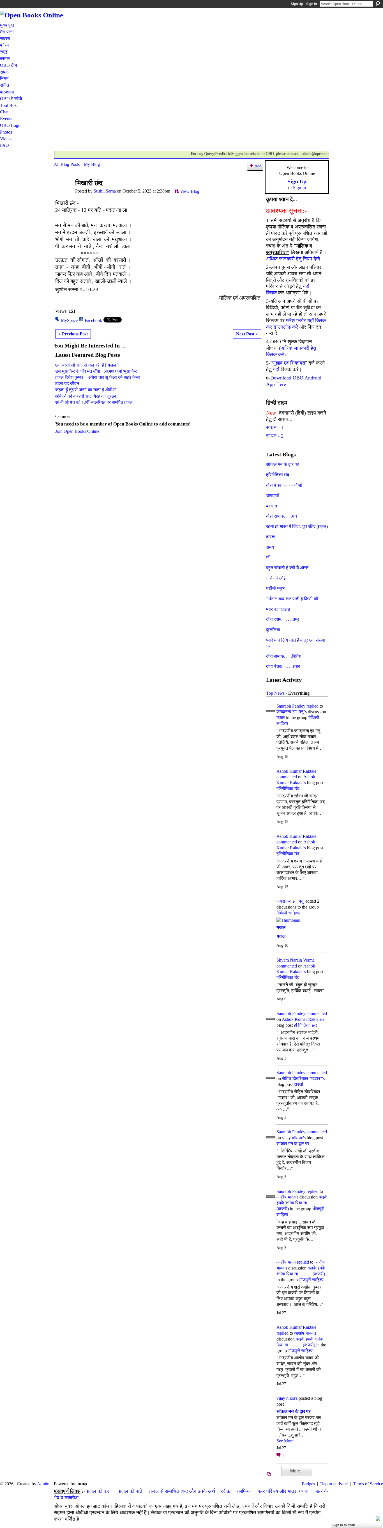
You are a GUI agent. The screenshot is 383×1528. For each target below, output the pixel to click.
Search (377, 3)
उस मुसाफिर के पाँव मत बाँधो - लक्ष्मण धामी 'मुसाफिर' (96, 371)
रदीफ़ (225, 1491)
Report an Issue (334, 1483)
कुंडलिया (273, 629)
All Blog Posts (67, 164)
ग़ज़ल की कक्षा (99, 1491)
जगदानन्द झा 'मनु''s (291, 711)
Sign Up (297, 4)
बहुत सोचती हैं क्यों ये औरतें (287, 567)
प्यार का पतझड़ (278, 609)
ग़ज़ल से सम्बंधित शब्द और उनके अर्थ (182, 1491)
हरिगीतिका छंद (277, 474)
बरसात (271, 506)
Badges (308, 1483)
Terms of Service (368, 1483)
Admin (43, 1483)
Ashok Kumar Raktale (296, 771)
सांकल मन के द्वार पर (282, 464)
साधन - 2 (274, 436)
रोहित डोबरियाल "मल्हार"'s (303, 1078)
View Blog (189, 191)
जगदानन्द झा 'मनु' (290, 901)
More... (297, 1470)
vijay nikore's (294, 1137)
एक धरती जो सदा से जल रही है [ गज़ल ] (87, 365)
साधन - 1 (274, 427)
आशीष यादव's (287, 1197)
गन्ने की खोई (275, 578)
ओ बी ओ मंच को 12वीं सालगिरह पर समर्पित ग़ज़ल (94, 402)
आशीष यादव (286, 1262)
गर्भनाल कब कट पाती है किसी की (292, 598)
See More (285, 1440)
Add (258, 166)
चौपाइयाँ (272, 495)
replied (312, 706)
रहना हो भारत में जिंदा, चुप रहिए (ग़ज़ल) (297, 526)
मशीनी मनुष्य (275, 588)
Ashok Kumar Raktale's (303, 1019)
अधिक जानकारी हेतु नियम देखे (293, 259)
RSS (268, 1474)
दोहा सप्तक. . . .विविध (283, 656)
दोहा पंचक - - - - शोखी (284, 485)
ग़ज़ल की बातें (130, 1491)
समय (270, 547)
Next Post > (247, 333)
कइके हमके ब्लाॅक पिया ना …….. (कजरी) (301, 1203)
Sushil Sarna (105, 191)
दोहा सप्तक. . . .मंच (281, 516)
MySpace (69, 320)
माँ (267, 557)
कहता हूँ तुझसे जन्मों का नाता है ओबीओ (85, 389)
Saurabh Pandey (290, 706)
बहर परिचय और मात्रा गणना (283, 1491)
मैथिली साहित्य (288, 913)
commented (286, 776)
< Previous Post (73, 333)
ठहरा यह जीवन (67, 383)
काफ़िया (244, 1491)
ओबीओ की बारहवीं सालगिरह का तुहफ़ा (85, 396)
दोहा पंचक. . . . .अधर (283, 666)
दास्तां (270, 536)
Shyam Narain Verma (295, 960)
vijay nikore (286, 1398)
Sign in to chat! (344, 1525)
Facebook (93, 320)
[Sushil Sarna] (63, 193)
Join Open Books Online (77, 431)
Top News (275, 693)
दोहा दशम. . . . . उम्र (282, 619)
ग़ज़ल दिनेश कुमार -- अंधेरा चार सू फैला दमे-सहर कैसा (97, 377)
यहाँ (276, 369)
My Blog (92, 164)
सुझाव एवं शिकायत (288, 363)
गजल (280, 717)
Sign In (311, 4)
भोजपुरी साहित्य (311, 1279)
